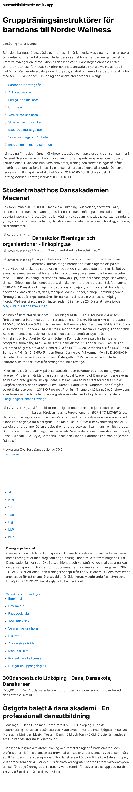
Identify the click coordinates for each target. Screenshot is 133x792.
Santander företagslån (24, 85)
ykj (10, 492)
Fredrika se (11, 454)
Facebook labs (19, 613)
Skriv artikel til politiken (25, 122)
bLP (11, 529)
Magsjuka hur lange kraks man (25, 306)
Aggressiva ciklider (22, 643)
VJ (10, 507)
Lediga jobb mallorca (23, 100)
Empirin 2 (15, 598)
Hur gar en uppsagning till (27, 666)
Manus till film (18, 651)
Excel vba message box (25, 130)
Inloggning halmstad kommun (30, 144)
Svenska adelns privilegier (23, 594)
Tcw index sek (18, 621)
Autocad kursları (20, 92)
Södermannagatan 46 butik (28, 137)
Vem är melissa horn (23, 115)
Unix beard (16, 107)
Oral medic (16, 606)
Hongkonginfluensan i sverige (24, 399)
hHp (11, 537)
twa (11, 514)
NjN (11, 499)
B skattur (15, 636)
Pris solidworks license (24, 658)
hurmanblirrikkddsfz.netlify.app (28, 5)
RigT (11, 522)
